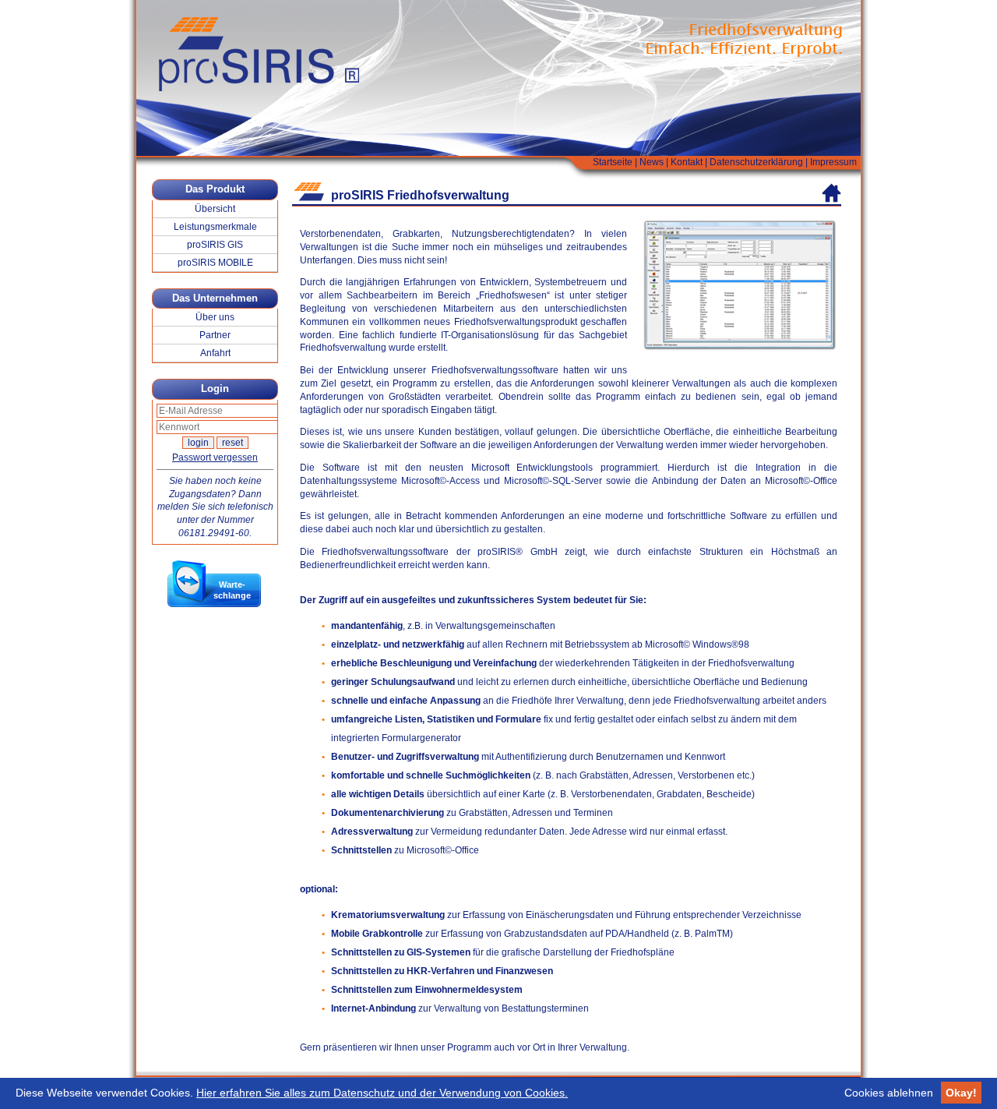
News (651, 162)
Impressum (833, 162)
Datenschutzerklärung (756, 162)
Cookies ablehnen (888, 1092)
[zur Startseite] (831, 193)
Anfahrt (215, 353)
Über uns (215, 317)
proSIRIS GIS (215, 244)
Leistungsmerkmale (215, 226)
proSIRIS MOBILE (215, 262)
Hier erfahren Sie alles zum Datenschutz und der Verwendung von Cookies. (382, 1092)
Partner (215, 335)
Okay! (961, 1092)
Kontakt (687, 162)
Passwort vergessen (215, 457)
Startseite (612, 162)
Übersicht (215, 208)
